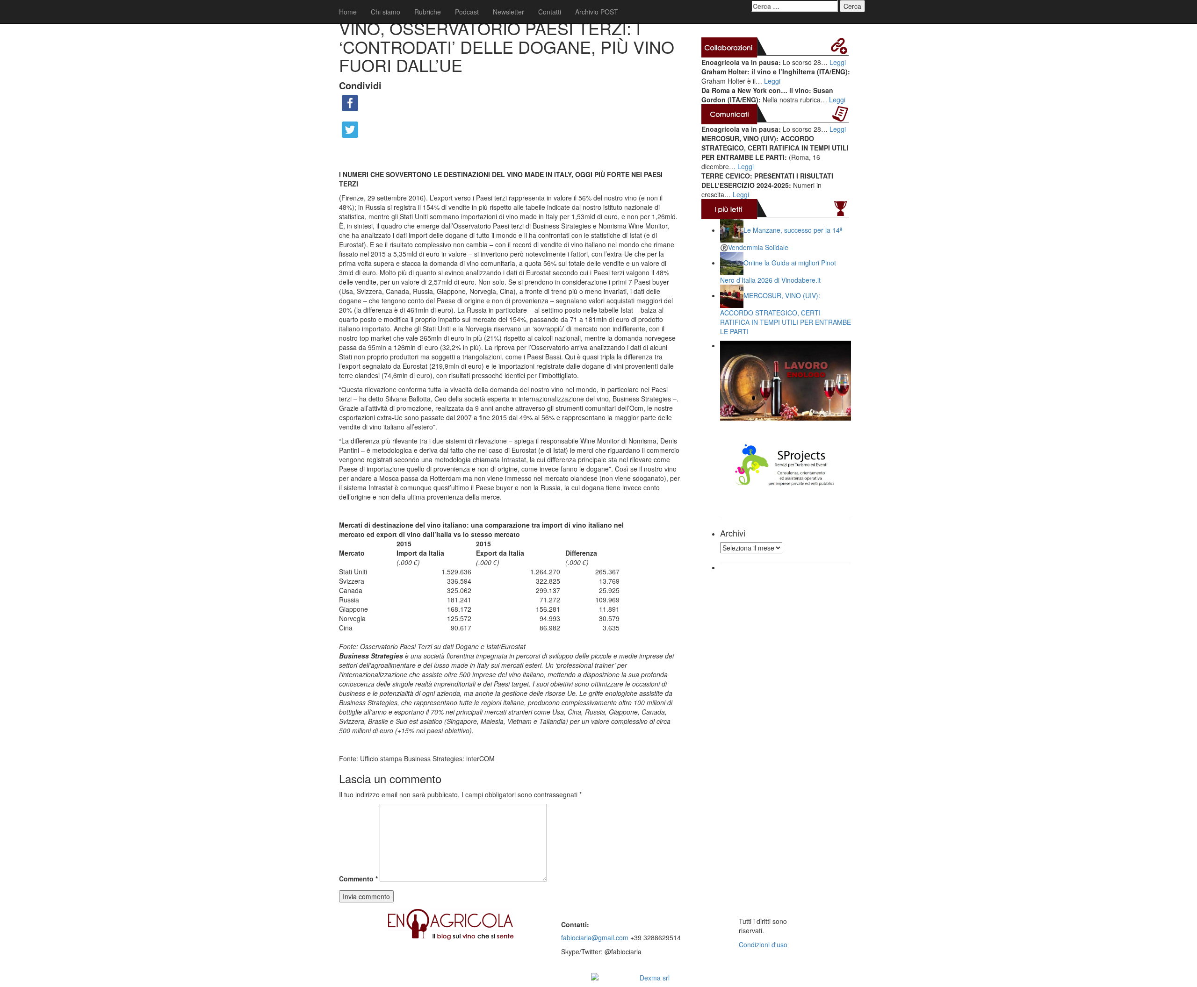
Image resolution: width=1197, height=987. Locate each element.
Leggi (837, 62)
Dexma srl (655, 977)
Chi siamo (385, 11)
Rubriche (427, 11)
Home (348, 11)
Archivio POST (596, 11)
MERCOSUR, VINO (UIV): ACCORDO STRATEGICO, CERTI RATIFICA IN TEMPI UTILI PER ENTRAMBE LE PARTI (785, 313)
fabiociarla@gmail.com (594, 937)
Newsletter (508, 11)
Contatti (549, 11)
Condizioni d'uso (763, 944)
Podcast (467, 11)
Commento (358, 878)
